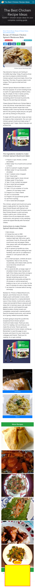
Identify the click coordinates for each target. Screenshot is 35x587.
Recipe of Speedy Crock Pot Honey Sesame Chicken (16, 484)
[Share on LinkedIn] (14, 44)
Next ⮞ (17, 417)
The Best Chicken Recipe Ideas (17, 2)
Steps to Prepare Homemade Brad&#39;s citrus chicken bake (16, 461)
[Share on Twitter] (5, 44)
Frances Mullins (8, 40)
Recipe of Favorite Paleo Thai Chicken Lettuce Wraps (17, 508)
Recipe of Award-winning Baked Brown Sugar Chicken (17, 379)
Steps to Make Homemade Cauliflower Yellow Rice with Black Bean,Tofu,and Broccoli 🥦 (17, 555)
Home (4, 31)
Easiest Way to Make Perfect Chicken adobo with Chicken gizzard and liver (17, 531)
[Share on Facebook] (10, 44)
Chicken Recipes (11, 31)
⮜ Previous (17, 391)
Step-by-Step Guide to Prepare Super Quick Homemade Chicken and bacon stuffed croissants (17, 438)
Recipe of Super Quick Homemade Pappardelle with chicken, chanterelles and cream (17, 404)
